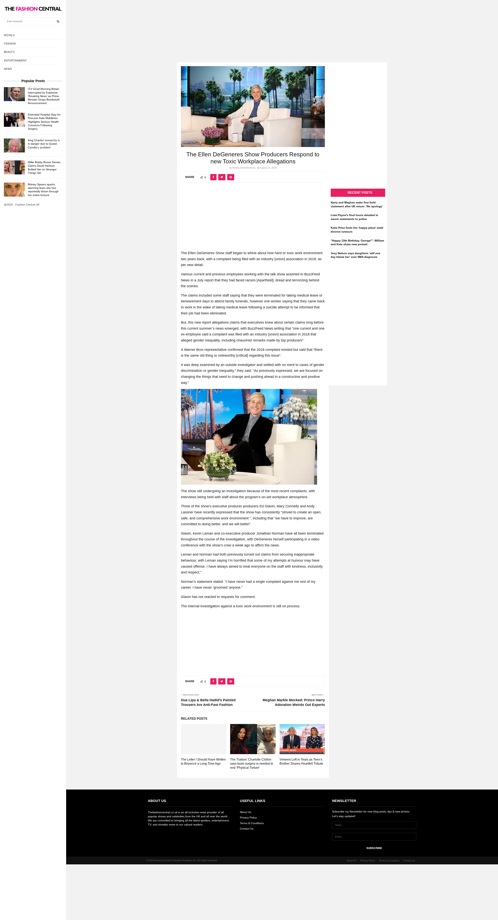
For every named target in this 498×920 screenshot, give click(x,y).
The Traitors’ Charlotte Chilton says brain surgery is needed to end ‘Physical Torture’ (251, 763)
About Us (245, 812)
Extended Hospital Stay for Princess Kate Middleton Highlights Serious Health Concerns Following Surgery (44, 121)
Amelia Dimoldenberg (243, 167)
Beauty (9, 51)
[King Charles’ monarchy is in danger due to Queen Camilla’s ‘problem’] (14, 145)
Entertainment (15, 60)
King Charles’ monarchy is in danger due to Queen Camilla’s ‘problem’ (44, 144)
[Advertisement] (249, 27)
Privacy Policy (248, 817)
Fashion (10, 43)
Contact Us (246, 828)
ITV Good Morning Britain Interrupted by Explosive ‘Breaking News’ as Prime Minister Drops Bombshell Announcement (43, 96)
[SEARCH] (58, 21)
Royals (9, 35)
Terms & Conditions (252, 823)
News (8, 68)
